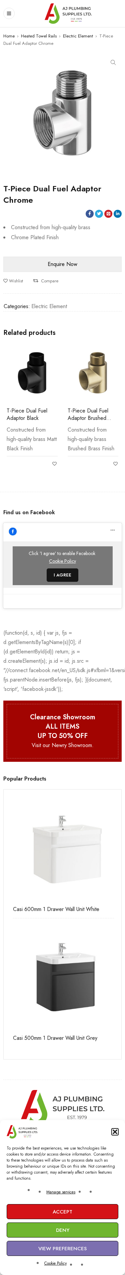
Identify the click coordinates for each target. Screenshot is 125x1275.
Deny (62, 1230)
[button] (115, 1131)
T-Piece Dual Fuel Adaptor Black (27, 414)
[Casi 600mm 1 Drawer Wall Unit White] (62, 848)
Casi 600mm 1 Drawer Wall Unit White (53, 909)
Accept (62, 1211)
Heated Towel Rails (39, 36)
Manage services (60, 1192)
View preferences (62, 1248)
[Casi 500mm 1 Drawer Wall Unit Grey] (62, 977)
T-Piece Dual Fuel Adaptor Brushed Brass (88, 418)
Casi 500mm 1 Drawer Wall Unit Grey (52, 1038)
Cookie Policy (55, 1263)
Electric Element (78, 36)
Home (9, 36)
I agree (62, 575)
